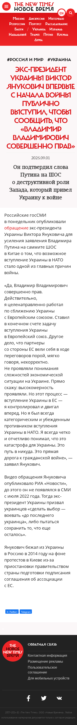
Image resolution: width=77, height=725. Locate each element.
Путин (48, 34)
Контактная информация (47, 655)
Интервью (56, 18)
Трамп (35, 34)
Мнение (19, 18)
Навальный (17, 34)
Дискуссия (36, 18)
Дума (38, 39)
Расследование (56, 23)
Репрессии (17, 23)
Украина (39, 29)
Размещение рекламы (45, 661)
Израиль (55, 29)
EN (61, 13)
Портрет (35, 23)
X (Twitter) (12, 611)
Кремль (62, 34)
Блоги (19, 29)
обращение (16, 228)
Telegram (26, 611)
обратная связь (42, 644)
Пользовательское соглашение (42, 670)
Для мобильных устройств (49, 678)
